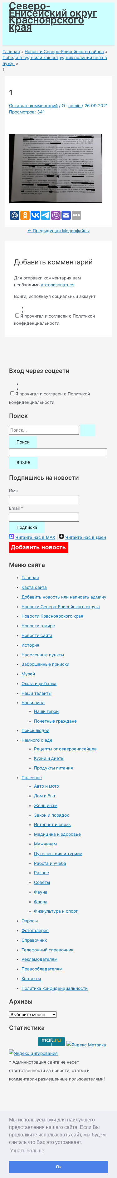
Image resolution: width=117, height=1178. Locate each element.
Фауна (40, 892)
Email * (16, 508)
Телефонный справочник (47, 949)
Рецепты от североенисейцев (65, 748)
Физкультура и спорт (56, 911)
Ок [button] (58, 1166)
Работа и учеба (50, 863)
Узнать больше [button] (27, 1150)
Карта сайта (34, 587)
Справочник (34, 940)
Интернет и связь (52, 824)
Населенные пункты (43, 654)
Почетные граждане (55, 721)
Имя (13, 490)
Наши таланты (36, 693)
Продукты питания (53, 767)
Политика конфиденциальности (55, 988)
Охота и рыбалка (39, 683)
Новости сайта (37, 635)
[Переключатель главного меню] (22, 38)
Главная (30, 577)
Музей (28, 673)
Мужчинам (45, 843)
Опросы (30, 920)
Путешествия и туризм (58, 853)
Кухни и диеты (49, 758)
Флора (40, 901)
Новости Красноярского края (52, 616)
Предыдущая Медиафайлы (58, 230)
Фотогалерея (35, 930)
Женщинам (45, 805)
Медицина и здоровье (57, 834)
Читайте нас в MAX (35, 537)
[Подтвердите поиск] (87, 430)
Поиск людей (35, 730)
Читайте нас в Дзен (85, 537)
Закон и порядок (51, 815)
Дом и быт (45, 795)
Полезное (32, 777)
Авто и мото (46, 786)
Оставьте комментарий (33, 105)
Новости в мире (38, 625)
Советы (42, 882)
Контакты (31, 978)
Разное (41, 872)
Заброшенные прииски (45, 664)
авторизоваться (58, 284)
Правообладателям (42, 968)
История (30, 645)
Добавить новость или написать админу (64, 596)
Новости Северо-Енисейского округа (61, 606)
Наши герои (46, 711)
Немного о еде (37, 740)
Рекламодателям (39, 959)
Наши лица (33, 702)
